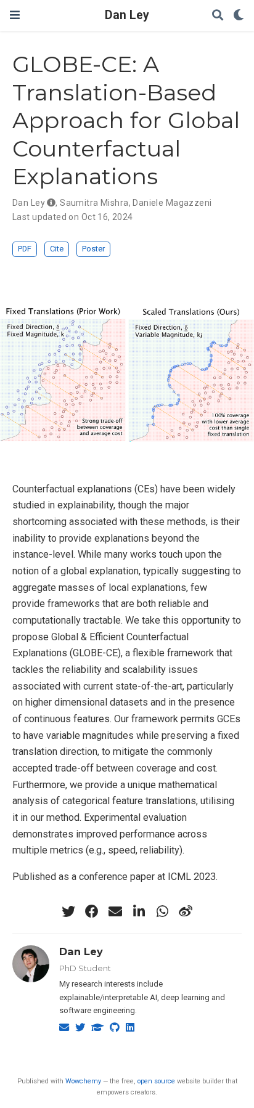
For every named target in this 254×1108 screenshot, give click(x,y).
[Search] (217, 16)
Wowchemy (83, 1081)
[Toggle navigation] (15, 15)
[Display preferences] (238, 16)
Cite (56, 248)
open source (156, 1081)
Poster (93, 248)
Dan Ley (127, 15)
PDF (24, 248)
